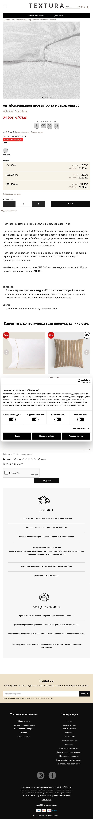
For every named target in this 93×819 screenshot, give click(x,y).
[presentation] (6, 352)
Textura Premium (69, 728)
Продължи (46, 480)
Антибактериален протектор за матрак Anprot (34, 19)
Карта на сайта (23, 736)
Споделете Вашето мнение (32, 132)
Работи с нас (69, 736)
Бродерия (69, 744)
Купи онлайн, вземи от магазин (69, 760)
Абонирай (84, 694)
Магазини (69, 732)
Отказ (17, 436)
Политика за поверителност (24, 725)
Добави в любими (10, 211)
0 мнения (18, 132)
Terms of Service (45, 698)
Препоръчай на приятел (69, 756)
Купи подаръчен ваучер (69, 748)
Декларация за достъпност (69, 764)
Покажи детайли (78, 428)
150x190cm (46, 185)
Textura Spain (46, 800)
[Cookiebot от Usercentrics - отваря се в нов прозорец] (79, 381)
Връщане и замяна (69, 740)
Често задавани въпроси (24, 728)
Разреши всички (76, 436)
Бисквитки (24, 732)
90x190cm (46, 166)
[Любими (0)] (82, 7)
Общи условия (24, 721)
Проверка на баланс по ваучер (69, 752)
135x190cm (46, 176)
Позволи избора (46, 436)
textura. (42, 816)
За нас (69, 721)
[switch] (35, 419)
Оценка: (6, 459)
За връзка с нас (69, 725)
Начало (6, 19)
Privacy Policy (34, 698)
